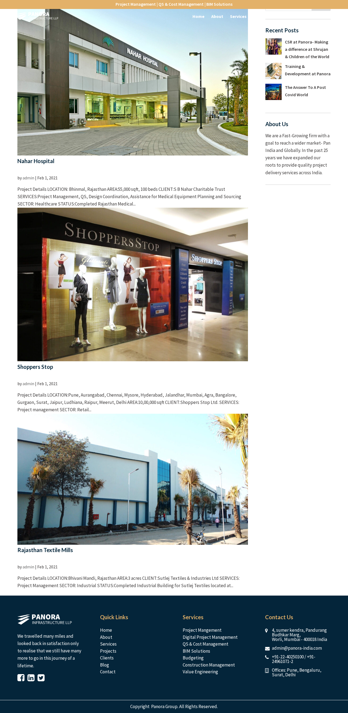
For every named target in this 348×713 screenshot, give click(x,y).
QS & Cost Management (205, 644)
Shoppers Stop (35, 366)
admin (28, 177)
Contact (108, 672)
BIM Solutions (196, 651)
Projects (108, 651)
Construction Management (209, 665)
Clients (107, 658)
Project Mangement (202, 630)
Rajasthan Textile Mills (45, 550)
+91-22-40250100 (288, 657)
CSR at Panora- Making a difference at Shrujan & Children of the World (307, 49)
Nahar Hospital (35, 161)
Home (106, 630)
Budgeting (193, 658)
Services (108, 644)
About (106, 637)
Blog (104, 665)
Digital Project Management (210, 637)
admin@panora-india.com (297, 648)
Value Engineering (200, 672)
